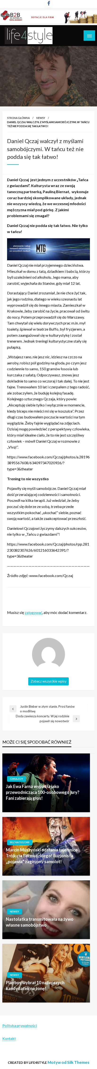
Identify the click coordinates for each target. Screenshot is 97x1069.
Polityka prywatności (19, 1025)
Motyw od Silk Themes (68, 1062)
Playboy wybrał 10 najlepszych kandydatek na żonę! (35, 985)
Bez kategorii (19, 842)
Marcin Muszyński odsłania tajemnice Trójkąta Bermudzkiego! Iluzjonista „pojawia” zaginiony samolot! (41, 855)
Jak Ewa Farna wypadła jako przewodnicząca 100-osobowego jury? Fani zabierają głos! (42, 792)
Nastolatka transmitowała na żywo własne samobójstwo (39, 922)
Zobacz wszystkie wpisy (48, 681)
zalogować (33, 612)
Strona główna (18, 117)
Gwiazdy (16, 778)
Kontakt (9, 1038)
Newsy (40, 117)
